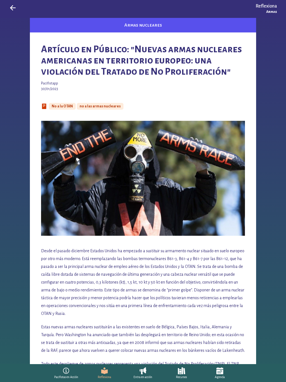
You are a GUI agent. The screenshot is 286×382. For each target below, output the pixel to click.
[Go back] (13, 8)
